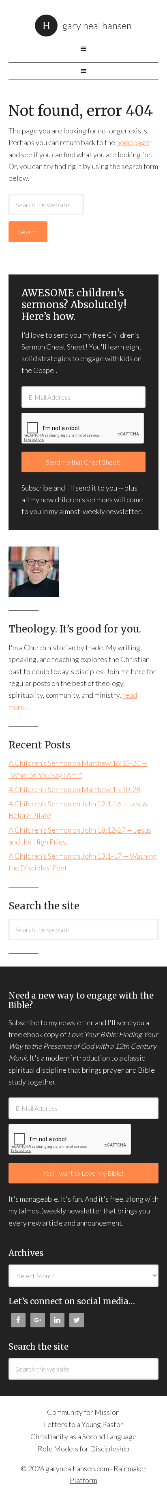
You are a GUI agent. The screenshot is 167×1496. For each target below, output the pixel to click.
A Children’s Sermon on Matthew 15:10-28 (74, 789)
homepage (132, 142)
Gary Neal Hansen (97, 25)
